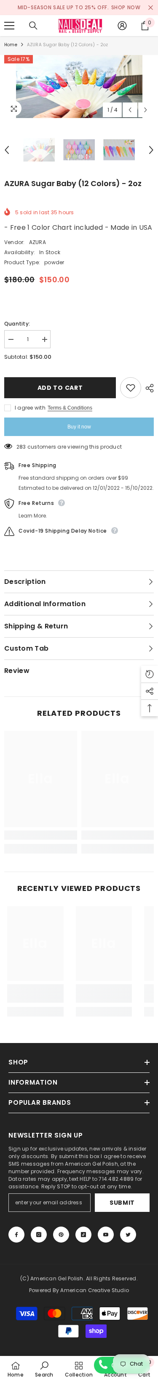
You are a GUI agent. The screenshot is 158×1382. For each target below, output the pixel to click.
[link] (40, 835)
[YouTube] (106, 1235)
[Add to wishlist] (130, 387)
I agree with (30, 407)
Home (10, 45)
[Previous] (130, 109)
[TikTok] (83, 1235)
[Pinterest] (61, 1235)
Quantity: (17, 323)
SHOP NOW (126, 7)
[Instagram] (39, 1235)
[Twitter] (128, 1235)
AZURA (37, 242)
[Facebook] (16, 1235)
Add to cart (60, 388)
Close (150, 8)
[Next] (145, 109)
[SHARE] (147, 388)
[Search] (33, 26)
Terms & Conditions (70, 408)
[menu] (9, 26)
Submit (122, 1202)
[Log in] (122, 25)
